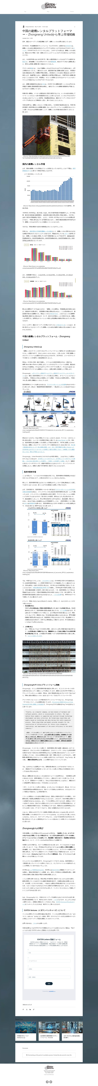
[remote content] (49, 965)
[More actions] (75, 27)
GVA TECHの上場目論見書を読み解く (72, 1036)
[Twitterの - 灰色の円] (50, 1081)
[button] (81, 14)
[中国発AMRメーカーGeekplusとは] (25, 1027)
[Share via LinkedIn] (30, 1009)
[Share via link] (33, 1009)
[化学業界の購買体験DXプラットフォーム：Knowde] (49, 1027)
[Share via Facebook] (23, 1009)
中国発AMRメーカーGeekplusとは (23, 1036)
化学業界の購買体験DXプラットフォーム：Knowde (49, 1036)
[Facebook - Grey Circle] (47, 1081)
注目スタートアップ (27, 1004)
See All (81, 1019)
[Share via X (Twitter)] (26, 1009)
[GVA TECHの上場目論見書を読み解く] (72, 1027)
